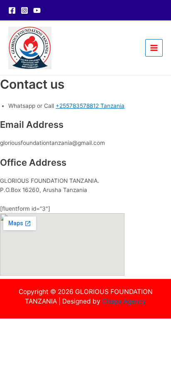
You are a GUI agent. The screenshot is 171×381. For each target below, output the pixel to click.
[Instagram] (24, 10)
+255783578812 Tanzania (90, 105)
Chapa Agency (124, 301)
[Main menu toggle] (154, 48)
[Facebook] (12, 10)
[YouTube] (37, 10)
